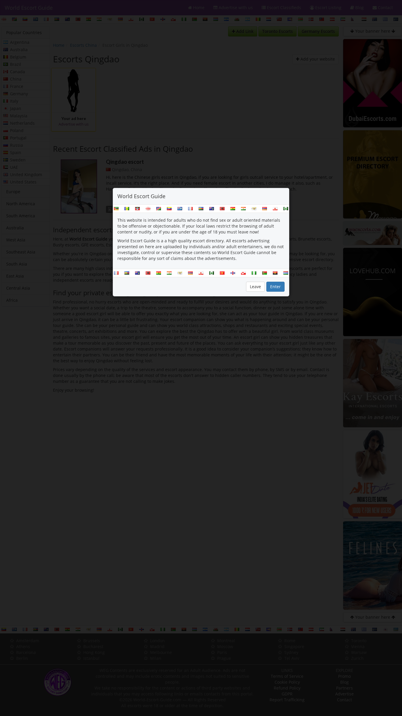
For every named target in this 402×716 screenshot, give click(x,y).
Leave (255, 286)
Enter (275, 286)
